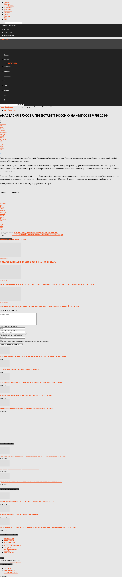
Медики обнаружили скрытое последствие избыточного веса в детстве (26, 395)
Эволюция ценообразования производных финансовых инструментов (26, 408)
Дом (5, 19)
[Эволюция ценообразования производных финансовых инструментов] (5, 405)
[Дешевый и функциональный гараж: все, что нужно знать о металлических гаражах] (5, 379)
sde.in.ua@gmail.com (15, 562)
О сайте (6, 29)
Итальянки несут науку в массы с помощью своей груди (37, 235)
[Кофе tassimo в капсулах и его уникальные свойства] (5, 511)
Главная (6, 2)
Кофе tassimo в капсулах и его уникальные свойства (19, 514)
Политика (11, 6)
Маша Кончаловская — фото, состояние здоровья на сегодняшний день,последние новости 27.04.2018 (37, 527)
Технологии (8, 11)
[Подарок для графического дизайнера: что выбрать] (10, 256)
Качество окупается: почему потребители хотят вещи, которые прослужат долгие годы (47, 284)
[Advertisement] (34, 44)
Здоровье (7, 12)
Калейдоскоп (8, 7)
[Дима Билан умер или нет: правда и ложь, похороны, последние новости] (5, 498)
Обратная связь (9, 35)
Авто (5, 18)
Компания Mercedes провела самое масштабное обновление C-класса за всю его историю (33, 356)
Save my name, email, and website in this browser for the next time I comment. (25, 341)
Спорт (6, 14)
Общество (7, 4)
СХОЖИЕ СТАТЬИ (6, 239)
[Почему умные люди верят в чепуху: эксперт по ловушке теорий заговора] (10, 301)
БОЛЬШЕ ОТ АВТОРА (19, 239)
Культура (7, 16)
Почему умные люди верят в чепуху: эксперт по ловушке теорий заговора (39, 306)
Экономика (7, 9)
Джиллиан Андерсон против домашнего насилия (35, 233)
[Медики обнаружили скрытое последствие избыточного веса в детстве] (5, 392)
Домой (2, 107)
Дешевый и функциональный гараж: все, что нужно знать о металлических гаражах (31, 382)
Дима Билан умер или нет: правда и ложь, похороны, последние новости (27, 501)
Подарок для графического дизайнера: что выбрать (28, 262)
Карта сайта (8, 32)
